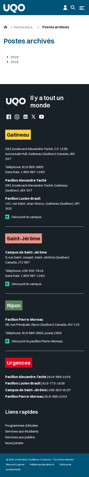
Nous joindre (14, 443)
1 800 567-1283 (33, 172)
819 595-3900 (32, 167)
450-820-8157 (60, 390)
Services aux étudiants (21, 431)
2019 (14, 57)
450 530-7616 (32, 271)
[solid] (8, 217)
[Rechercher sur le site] (73, 7)
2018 (14, 62)
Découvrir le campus (26, 217)
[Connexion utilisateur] (65, 7)
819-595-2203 (59, 377)
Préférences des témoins (42, 464)
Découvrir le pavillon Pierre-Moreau (37, 341)
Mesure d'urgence (15, 464)
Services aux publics (20, 437)
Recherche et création (25, 27)
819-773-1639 (54, 383)
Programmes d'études (21, 425)
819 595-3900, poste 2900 (42, 333)
